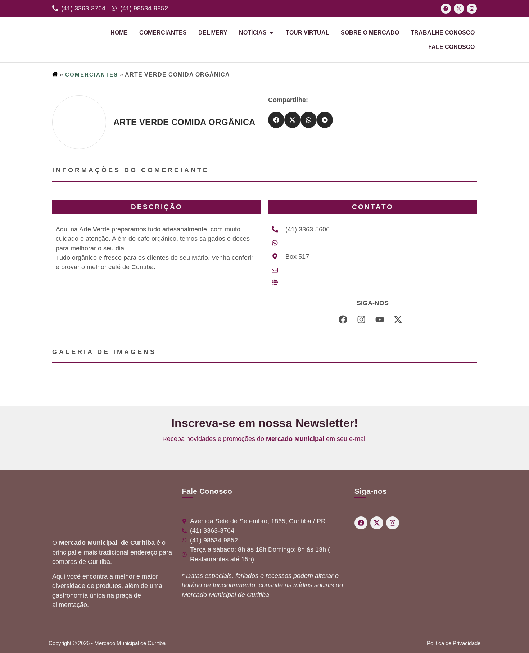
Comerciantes (91, 75)
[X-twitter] (459, 9)
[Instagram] (472, 9)
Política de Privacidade (453, 643)
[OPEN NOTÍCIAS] (271, 32)
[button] (276, 120)
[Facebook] (446, 9)
